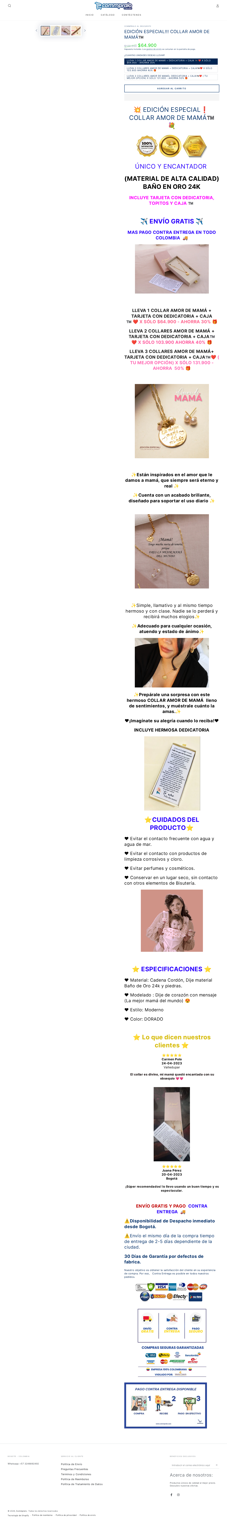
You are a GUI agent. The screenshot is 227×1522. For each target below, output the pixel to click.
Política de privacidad (66, 1515)
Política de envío (88, 1515)
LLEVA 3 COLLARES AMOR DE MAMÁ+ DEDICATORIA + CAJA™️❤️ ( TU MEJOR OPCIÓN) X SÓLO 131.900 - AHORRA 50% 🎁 (167, 77)
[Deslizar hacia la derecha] (85, 30)
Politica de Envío (71, 1464)
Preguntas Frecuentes (74, 1469)
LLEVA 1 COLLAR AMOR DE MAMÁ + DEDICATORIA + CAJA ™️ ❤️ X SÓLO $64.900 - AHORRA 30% (169, 62)
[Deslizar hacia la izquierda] (36, 30)
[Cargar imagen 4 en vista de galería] (76, 30)
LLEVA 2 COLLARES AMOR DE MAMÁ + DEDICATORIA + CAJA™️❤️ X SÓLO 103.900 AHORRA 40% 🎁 (169, 69)
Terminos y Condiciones (76, 1474)
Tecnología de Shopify (18, 1515)
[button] (171, 98)
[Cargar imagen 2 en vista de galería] (55, 30)
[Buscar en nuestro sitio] (9, 5)
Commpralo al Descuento (137, 26)
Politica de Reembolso (75, 1479)
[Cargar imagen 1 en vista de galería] (45, 30)
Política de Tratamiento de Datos (82, 1484)
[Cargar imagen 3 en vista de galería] (65, 30)
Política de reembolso (42, 1515)
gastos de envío (154, 49)
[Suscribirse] (217, 1465)
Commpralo (21, 1511)
